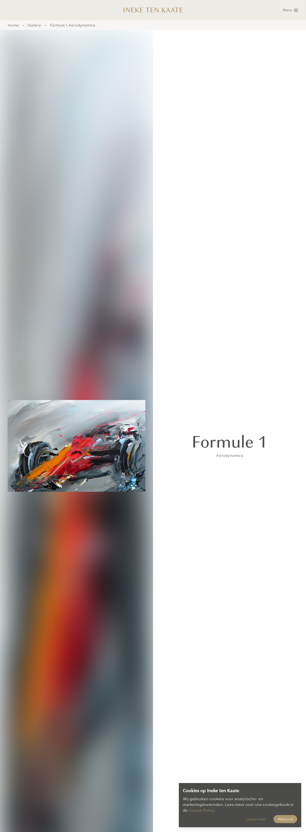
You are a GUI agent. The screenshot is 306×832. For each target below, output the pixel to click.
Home (13, 25)
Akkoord (285, 819)
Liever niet (256, 819)
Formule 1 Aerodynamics (72, 25)
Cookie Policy (201, 810)
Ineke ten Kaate (153, 10)
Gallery (34, 25)
